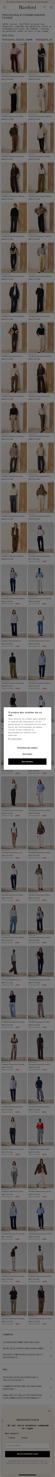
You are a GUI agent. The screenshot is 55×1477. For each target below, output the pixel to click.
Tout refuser (27, 754)
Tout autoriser (27, 762)
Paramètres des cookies (27, 748)
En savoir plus (15, 739)
